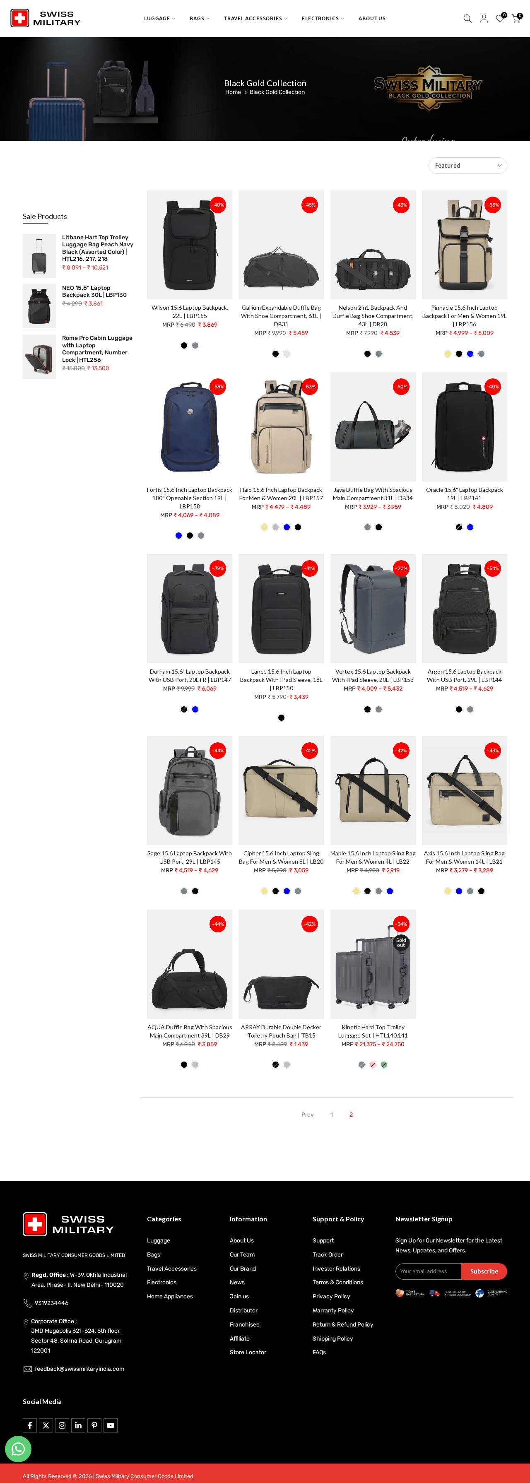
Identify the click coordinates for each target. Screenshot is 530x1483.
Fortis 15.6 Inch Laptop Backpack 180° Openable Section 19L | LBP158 (189, 498)
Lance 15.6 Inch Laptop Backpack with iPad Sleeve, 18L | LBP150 (281, 679)
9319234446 (51, 1303)
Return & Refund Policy (343, 1324)
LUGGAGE (157, 18)
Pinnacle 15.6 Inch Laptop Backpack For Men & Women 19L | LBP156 (464, 315)
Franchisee (245, 1324)
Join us (239, 1296)
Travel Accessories (172, 1268)
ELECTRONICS (320, 18)
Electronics (161, 1282)
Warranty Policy (333, 1310)
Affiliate (240, 1338)
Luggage (158, 1240)
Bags (153, 1254)
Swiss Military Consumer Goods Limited (144, 1476)
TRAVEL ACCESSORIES (253, 18)
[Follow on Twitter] (46, 1425)
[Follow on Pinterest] (94, 1425)
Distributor (244, 1310)
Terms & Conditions (338, 1282)
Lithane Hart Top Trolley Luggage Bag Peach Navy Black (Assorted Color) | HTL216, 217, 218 (97, 248)
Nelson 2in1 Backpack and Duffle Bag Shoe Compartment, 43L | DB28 (373, 315)
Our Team (242, 1254)
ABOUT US (372, 18)
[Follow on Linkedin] (78, 1425)
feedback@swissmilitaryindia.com (79, 1368)
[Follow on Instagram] (62, 1425)
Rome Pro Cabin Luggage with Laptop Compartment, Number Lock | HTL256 (97, 349)
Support (323, 1240)
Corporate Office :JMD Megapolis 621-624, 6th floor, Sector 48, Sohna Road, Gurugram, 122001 (77, 1336)
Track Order (328, 1254)
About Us (242, 1240)
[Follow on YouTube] (111, 1425)
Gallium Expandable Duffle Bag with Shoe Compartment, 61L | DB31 (281, 315)
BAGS (197, 18)
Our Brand (243, 1268)
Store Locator (248, 1352)
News (237, 1282)
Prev (307, 1114)
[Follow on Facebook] (30, 1425)
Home (233, 92)
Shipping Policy (333, 1338)
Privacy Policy (331, 1296)
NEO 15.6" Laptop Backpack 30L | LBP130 (94, 291)
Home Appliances (170, 1296)
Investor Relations (336, 1268)
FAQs (319, 1352)
